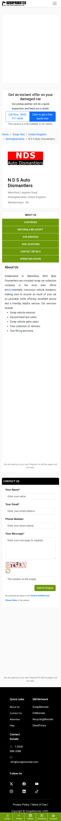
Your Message (14, 533)
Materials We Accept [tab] (30, 229)
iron (11, 289)
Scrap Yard (19, 134)
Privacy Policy (21, 804)
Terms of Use (39, 804)
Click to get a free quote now (42, 116)
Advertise (15, 719)
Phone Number (14, 519)
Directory (42, 818)
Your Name (12, 489)
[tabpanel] (30, 331)
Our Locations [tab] (31, 244)
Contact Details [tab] (30, 251)
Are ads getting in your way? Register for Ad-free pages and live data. (30, 466)
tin (19, 330)
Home (5, 134)
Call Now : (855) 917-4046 (17, 116)
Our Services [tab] (30, 237)
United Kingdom (37, 134)
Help (12, 725)
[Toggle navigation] (54, 3)
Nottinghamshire (15, 139)
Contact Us (16, 713)
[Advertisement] (30, 48)
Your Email (12, 504)
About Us (15, 707)
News (30, 818)
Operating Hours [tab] (30, 259)
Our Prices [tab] (30, 222)
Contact (53, 818)
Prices (19, 818)
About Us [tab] (30, 215)
